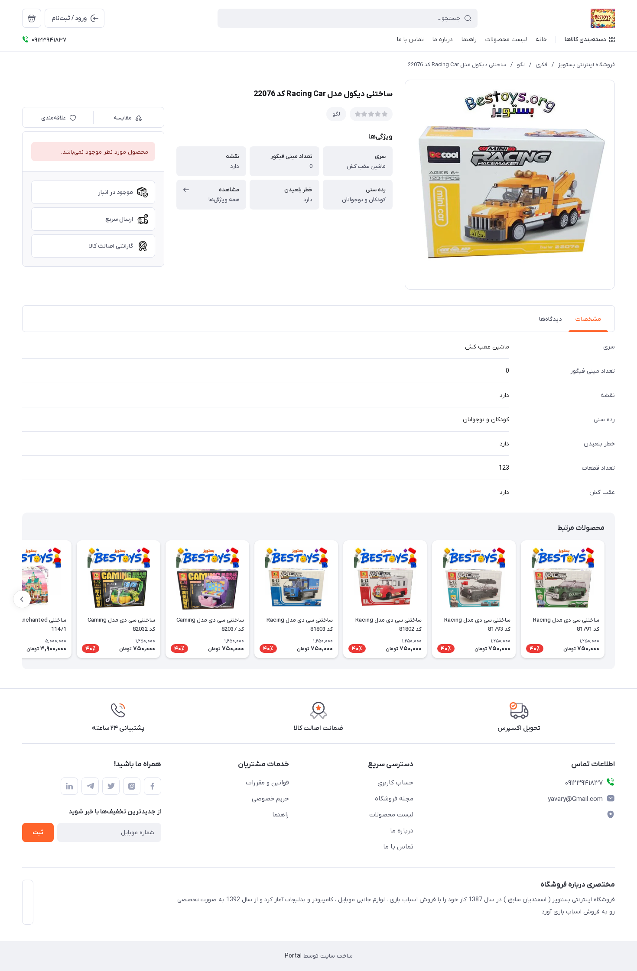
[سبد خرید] (31, 18)
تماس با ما (398, 846)
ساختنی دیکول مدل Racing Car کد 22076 (457, 64)
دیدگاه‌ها (550, 319)
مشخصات (588, 319)
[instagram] (131, 786)
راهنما (280, 814)
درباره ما (401, 830)
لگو (521, 64)
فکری (541, 64)
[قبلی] (615, 599)
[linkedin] (69, 786)
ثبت (37, 833)
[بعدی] (22, 599)
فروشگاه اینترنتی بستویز (586, 64)
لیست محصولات (391, 814)
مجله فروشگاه (394, 798)
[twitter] (111, 786)
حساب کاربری (395, 782)
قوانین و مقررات (267, 782)
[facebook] (152, 786)
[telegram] (90, 786)
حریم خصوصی (270, 798)
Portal (293, 956)
